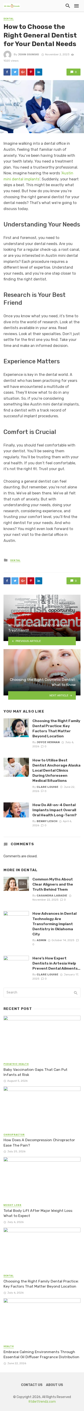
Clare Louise (47, 787)
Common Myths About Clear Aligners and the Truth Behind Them (52, 884)
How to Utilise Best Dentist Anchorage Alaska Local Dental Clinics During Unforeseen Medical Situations (56, 770)
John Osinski (28, 54)
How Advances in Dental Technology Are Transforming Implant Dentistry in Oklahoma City (54, 923)
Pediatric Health (16, 1064)
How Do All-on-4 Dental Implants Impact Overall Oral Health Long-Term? (54, 810)
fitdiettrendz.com (42, 1402)
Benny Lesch (47, 821)
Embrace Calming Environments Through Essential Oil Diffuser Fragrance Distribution (41, 1354)
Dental (9, 19)
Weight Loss (12, 1205)
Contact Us (31, 1385)
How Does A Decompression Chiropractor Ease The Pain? (39, 1142)
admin (41, 940)
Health (9, 1346)
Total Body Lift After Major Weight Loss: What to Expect (38, 1213)
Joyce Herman (48, 742)
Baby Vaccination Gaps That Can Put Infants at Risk (35, 1072)
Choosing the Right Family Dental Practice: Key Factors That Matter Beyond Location (56, 728)
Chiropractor (14, 1135)
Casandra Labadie (52, 895)
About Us (54, 1385)
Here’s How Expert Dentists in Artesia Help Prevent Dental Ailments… (56, 963)
